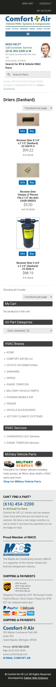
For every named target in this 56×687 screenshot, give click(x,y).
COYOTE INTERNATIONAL (22, 365)
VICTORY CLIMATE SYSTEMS (25, 416)
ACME (10, 352)
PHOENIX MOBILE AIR (20, 397)
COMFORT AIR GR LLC (20, 358)
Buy (32, 182)
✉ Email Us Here (17, 508)
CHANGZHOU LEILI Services (23, 436)
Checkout (45, 3)
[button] (28, 34)
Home (6, 81)
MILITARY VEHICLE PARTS (23, 390)
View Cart (27, 3)
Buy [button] (32, 131)
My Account (44, 10)
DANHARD (13, 371)
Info (22, 131)
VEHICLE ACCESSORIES (21, 410)
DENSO (11, 377)
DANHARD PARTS (25, 85)
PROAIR (11, 403)
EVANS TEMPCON (18, 384)
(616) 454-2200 (20, 646)
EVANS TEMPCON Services (23, 442)
